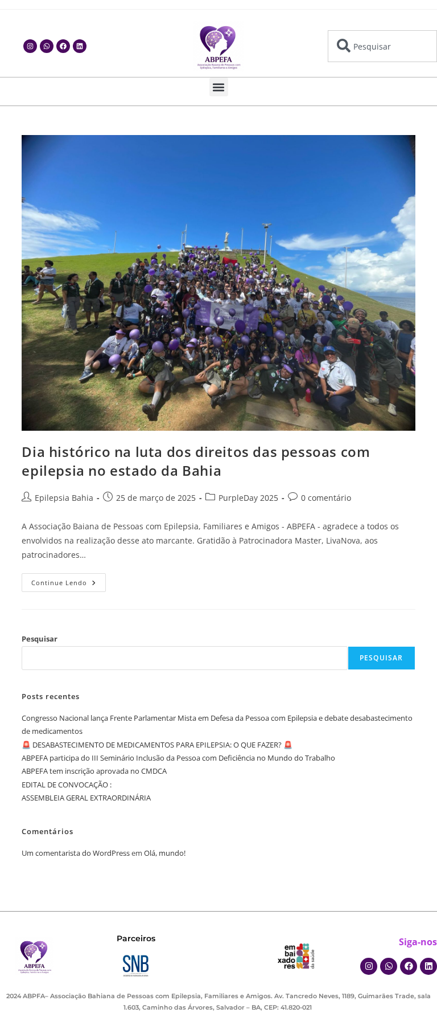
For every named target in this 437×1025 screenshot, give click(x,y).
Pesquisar (39, 639)
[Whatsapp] (46, 46)
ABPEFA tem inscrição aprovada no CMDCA (94, 771)
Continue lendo (68, 580)
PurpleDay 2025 (248, 497)
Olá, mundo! (164, 853)
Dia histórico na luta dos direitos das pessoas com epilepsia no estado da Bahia (196, 461)
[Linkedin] (79, 46)
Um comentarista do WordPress (76, 853)
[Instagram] (30, 46)
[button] (218, 86)
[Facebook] (63, 46)
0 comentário (326, 497)
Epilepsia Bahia (64, 497)
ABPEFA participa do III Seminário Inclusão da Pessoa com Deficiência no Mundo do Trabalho (178, 758)
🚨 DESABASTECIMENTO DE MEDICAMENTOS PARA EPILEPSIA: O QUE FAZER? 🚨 (157, 745)
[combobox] (382, 46)
